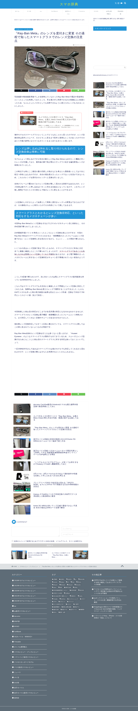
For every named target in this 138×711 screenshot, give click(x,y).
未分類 (16, 682)
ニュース (17, 672)
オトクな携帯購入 (20, 647)
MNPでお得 (68, 587)
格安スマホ (64, 609)
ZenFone (63, 599)
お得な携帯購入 (109, 11)
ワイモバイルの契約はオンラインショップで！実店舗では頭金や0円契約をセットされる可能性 (108, 591)
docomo (17, 616)
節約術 (16, 698)
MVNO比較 (73, 590)
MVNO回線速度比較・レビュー (60, 590)
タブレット (62, 601)
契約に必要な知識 (67, 606)
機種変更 (82, 609)
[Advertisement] (49, 374)
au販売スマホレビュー (22, 611)
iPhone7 (55, 584)
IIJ (68, 582)
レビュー (69, 604)
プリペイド (71, 601)
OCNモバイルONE (57, 593)
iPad (73, 582)
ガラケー (83, 599)
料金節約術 (120, 11)
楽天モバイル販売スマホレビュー (26, 693)
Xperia (80, 596)
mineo (54, 587)
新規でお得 (55, 609)
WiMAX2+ (73, 596)
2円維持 (55, 579)
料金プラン (77, 606)
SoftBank (54, 11)
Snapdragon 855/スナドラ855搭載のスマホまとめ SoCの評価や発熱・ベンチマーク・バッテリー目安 (108, 609)
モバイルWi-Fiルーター (58, 604)
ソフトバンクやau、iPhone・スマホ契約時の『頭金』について (108, 617)
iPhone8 (63, 584)
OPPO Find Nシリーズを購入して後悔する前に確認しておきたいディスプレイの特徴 (108, 582)
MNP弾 (17, 621)
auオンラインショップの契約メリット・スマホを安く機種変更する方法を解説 (108, 600)
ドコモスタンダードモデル (24, 662)
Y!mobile (81, 11)
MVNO (96, 11)
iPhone (79, 582)
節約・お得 (62, 612)
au (41, 11)
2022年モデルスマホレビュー (25, 601)
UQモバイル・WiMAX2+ (23, 636)
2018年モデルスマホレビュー (25, 580)
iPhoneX (70, 584)
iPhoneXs (78, 584)
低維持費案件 (56, 606)
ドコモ (29, 11)
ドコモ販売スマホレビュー (24, 667)
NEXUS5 (82, 590)
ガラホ (54, 601)
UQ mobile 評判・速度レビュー (60, 596)
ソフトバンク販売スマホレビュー (26, 657)
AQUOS (70, 579)
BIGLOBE (82, 579)
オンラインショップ (73, 599)
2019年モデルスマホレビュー (25, 585)
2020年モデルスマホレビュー (25, 591)
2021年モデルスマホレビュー (25, 596)
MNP (61, 587)
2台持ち (62, 579)
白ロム (54, 612)
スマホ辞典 (69, 4)
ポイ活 (16, 677)
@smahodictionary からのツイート (105, 75)
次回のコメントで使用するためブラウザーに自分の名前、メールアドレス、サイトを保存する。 (48, 541)
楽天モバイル (68, 11)
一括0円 (76, 604)
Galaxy (62, 582)
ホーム (17, 11)
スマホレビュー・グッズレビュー (23, 29)
